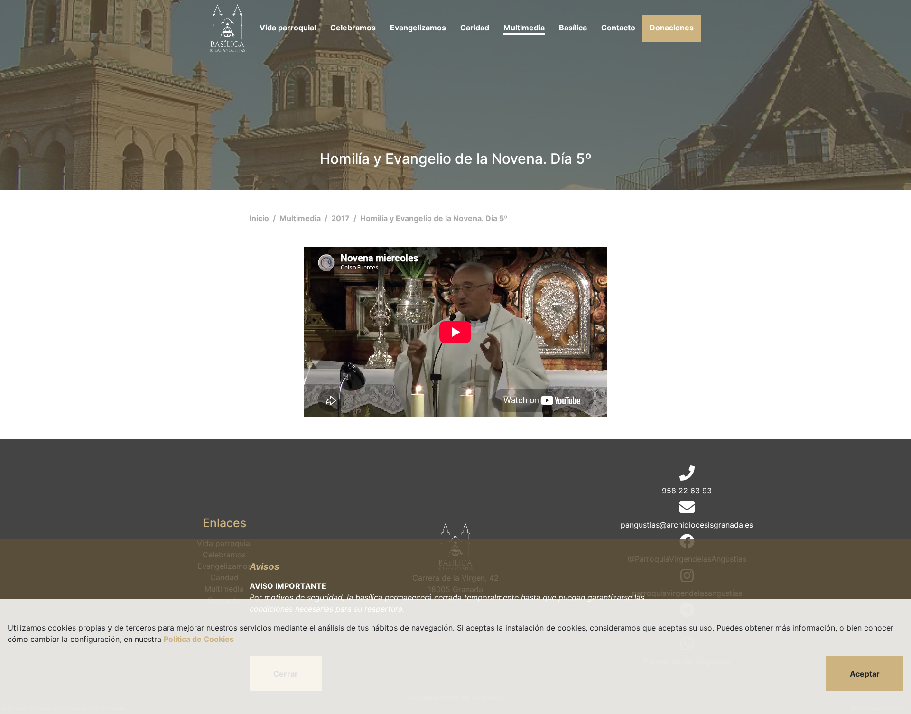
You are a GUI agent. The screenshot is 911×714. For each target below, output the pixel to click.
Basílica (573, 27)
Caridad (474, 27)
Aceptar (865, 673)
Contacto (618, 27)
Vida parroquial (288, 27)
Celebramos (353, 27)
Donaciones (672, 27)
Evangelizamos (418, 27)
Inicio (260, 218)
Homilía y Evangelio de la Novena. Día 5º (434, 218)
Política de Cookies (199, 639)
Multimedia (524, 27)
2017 (341, 218)
